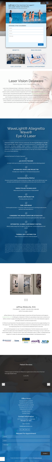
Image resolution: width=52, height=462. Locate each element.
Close (43, 3)
